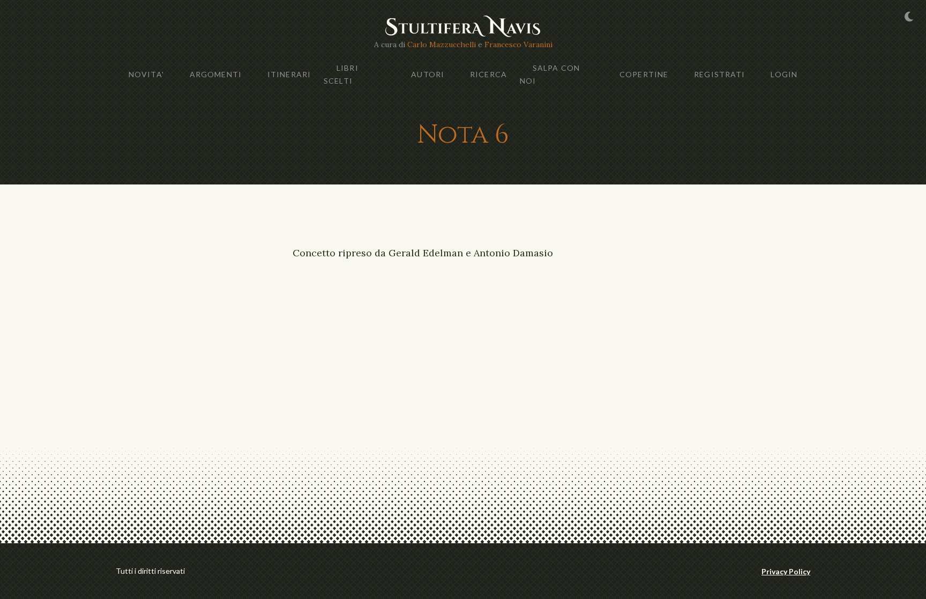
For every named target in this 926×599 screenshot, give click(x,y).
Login (784, 74)
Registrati (719, 74)
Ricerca (488, 74)
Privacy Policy (785, 571)
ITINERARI (289, 74)
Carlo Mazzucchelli (441, 44)
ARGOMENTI (216, 74)
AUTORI (427, 74)
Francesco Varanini (518, 44)
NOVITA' (146, 74)
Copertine (643, 74)
